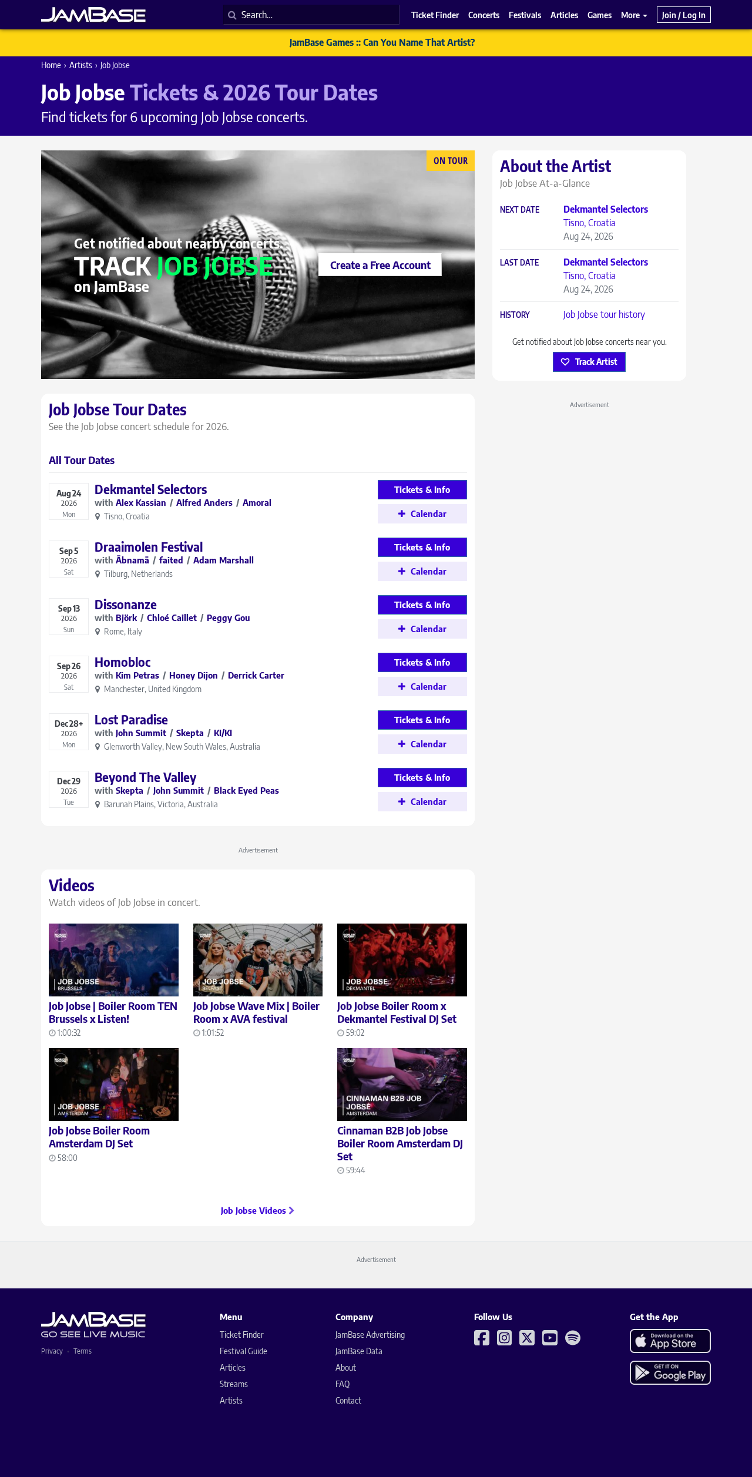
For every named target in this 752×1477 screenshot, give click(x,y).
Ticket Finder (242, 1335)
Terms (82, 1351)
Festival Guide (243, 1351)
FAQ (342, 1384)
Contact (348, 1400)
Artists (80, 65)
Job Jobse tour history (604, 314)
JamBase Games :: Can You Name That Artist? (382, 42)
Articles (233, 1367)
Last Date (519, 263)
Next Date (519, 210)
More (631, 14)
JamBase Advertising (370, 1335)
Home (51, 65)
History (515, 315)
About (345, 1367)
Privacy (52, 1351)
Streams (234, 1384)
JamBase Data (358, 1351)
